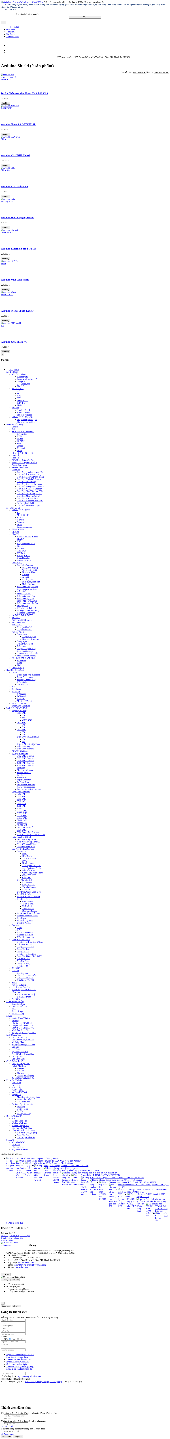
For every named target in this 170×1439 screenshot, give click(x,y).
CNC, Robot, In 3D (14, 1061)
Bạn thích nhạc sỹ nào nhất (17, 1362)
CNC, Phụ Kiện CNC (21, 1063)
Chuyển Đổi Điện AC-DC (23, 1025)
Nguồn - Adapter (19, 985)
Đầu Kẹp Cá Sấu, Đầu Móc (28, 913)
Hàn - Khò (16, 1083)
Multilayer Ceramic (25, 770)
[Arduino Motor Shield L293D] (11, 294)
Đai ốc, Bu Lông (24, 1114)
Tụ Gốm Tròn (23, 782)
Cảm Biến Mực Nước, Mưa (28, 496)
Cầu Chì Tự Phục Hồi (26, 975)
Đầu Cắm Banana (24, 899)
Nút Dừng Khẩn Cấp (26, 1137)
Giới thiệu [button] (10, 29)
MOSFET (16, 691)
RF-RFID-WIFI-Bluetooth (23, 431)
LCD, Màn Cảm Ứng (15, 1001)
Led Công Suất (18, 1059)
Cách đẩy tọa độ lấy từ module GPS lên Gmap (53, 1163)
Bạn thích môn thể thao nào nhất (20, 1354)
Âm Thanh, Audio (19, 622)
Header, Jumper (28, 863)
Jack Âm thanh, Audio (31, 868)
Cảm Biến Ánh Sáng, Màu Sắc (30, 472)
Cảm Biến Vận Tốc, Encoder (29, 489)
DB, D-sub (27, 856)
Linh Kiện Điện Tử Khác (17, 708)
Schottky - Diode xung (26, 679)
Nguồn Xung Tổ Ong (21, 1018)
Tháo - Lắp (16, 1087)
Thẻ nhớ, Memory (30, 887)
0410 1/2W (21, 803)
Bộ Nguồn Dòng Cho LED (23, 1044)
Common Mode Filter (26, 846)
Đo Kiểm (16, 1085)
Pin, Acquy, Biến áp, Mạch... (24, 1032)
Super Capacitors (24, 780)
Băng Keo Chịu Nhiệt (26, 994)
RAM (19, 663)
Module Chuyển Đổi (20, 1125)
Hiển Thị (15, 458)
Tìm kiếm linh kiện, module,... (28, 14)
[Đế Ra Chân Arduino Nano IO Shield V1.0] (11, 79)
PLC (14, 1118)
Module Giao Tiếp (19, 1121)
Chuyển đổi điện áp (25, 651)
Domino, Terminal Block (27, 916)
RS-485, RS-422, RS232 (27, 536)
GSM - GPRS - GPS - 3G (23, 453)
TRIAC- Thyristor (19, 703)
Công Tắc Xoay (24, 963)
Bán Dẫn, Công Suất (15, 670)
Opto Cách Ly (18, 667)
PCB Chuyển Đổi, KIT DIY (24, 989)
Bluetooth (21, 448)
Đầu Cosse (21, 918)
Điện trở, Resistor (19, 710)
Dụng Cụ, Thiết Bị (14, 1080)
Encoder (25, 574)
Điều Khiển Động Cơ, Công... (24, 460)
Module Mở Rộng (19, 1123)
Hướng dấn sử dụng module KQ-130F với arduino (120, 1180)
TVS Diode (22, 682)
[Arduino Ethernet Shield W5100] (11, 232)
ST (18, 391)
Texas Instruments (24, 527)
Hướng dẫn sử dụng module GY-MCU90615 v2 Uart (66, 1165)
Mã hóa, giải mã (24, 594)
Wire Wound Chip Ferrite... (28, 842)
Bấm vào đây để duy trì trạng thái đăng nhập (43, 1381)
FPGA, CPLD (18, 529)
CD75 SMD (22, 818)
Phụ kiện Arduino (24, 415)
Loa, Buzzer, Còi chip (21, 987)
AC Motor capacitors (26, 787)
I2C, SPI (20, 539)
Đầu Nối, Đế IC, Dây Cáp (23, 849)
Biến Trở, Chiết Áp (20, 751)
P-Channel (21, 696)
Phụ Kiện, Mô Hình (20, 1149)
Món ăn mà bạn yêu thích (17, 1357)
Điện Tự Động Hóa (14, 1116)
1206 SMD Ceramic (25, 763)
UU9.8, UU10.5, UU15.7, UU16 (31, 834)
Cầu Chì (15, 970)
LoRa (19, 450)
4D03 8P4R (27, 720)
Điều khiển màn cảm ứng (27, 603)
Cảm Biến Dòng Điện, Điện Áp (30, 486)
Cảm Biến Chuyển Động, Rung (30, 477)
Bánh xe (20, 1071)
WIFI (19, 443)
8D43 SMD (22, 820)
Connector (21, 851)
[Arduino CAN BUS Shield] (11, 139)
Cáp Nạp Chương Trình (22, 1128)
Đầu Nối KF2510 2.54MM (28, 896)
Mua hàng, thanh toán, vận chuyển (15, 1235)
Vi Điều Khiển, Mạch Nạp (23, 417)
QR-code (5, 1274)
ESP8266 (21, 441)
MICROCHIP (23, 515)
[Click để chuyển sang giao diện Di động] (7, 1296)
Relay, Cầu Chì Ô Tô (26, 1099)
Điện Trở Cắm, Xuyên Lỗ (28, 737)
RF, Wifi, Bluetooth (25, 932)
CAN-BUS (22, 551)
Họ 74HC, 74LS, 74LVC (22, 615)
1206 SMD (21, 806)
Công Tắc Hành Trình (26, 954)
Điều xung (21, 646)
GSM (19, 927)
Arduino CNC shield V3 (14, 341)
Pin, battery (27, 882)
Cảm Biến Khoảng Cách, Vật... (30, 501)
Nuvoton (20, 520)
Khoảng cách (27, 579)
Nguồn (9, 1016)
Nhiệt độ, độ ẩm (29, 572)
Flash (19, 665)
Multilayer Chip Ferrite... (27, 839)
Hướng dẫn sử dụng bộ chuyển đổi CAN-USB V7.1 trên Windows (53, 1161)
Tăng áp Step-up (29, 636)
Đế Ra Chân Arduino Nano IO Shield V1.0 (24, 93)
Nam (13, 1339)
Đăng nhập (6, 1306)
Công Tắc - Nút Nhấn (21, 939)
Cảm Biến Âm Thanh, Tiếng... (30, 474)
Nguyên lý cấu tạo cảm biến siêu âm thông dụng (156, 1200)
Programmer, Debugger (27, 419)
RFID (19, 436)
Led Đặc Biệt (17, 1056)
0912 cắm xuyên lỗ (25, 827)
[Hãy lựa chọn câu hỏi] (27, 1350)
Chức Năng (17, 563)
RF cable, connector (25, 937)
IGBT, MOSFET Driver (22, 620)
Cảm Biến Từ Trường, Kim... (29, 493)
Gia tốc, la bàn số (29, 570)
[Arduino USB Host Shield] (11, 263)
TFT (14, 1009)
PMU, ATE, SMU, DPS (27, 601)
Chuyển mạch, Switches (27, 589)
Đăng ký (16, 1306)
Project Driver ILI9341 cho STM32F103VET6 (100, 1175)
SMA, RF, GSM (29, 858)
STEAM (10, 1140)
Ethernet (20, 546)
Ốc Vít (20, 1111)
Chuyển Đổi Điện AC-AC (23, 1028)
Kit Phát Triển (18, 388)
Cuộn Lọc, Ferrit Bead (21, 837)
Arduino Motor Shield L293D (17, 310)
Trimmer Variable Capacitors (29, 789)
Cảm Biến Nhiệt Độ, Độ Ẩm (29, 479)
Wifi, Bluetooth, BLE (26, 543)
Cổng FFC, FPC (29, 875)
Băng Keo (16, 992)
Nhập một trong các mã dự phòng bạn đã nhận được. (23, 1429)
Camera (15, 427)
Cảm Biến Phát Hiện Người (28, 505)
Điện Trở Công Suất (25, 746)
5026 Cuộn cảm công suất (28, 832)
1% (23, 715)
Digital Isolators (23, 558)
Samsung (21, 522)
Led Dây (15, 1047)
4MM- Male (27, 901)
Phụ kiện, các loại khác (26, 422)
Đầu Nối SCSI (28, 870)
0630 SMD (21, 830)
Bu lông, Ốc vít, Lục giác (22, 1104)
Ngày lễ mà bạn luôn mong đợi (19, 1369)
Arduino (15, 408)
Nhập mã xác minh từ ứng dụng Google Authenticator (23, 1421)
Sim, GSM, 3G (28, 885)
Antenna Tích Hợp (25, 935)
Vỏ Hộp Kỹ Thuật (19, 1092)
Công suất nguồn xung (26, 648)
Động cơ (20, 1068)
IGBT (14, 687)
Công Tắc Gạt (23, 951)
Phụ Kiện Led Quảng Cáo (23, 1054)
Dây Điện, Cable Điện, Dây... (29, 892)
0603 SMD (21, 713)
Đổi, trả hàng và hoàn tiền (12, 1238)
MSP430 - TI (22, 400)
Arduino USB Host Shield (15, 279)
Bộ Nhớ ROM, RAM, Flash (23, 658)
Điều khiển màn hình (26, 596)
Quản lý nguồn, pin (25, 644)
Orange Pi (21, 381)
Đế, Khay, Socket (24, 880)
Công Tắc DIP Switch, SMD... (30, 942)
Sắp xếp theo (126, 72)
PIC (18, 393)
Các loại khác (22, 684)
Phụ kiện (20, 1073)
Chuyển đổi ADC (24, 627)
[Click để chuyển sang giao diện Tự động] (2, 1296)
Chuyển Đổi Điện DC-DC (23, 1023)
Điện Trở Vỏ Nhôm (25, 749)
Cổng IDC (26, 877)
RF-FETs (21, 699)
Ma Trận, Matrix (19, 1042)
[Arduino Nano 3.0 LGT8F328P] (11, 108)
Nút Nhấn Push (23, 958)
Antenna (15, 925)
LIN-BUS (21, 553)
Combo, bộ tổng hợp (25, 1075)
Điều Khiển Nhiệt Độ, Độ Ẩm (24, 462)
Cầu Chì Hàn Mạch (25, 978)
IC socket (26, 889)
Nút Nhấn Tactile (24, 944)
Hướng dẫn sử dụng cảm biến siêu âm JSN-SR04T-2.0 (94, 1173)
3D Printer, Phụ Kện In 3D (23, 1078)
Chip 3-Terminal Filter (26, 844)
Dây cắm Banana (29, 911)
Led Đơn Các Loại (19, 1037)
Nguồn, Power (18, 632)
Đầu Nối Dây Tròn (25, 920)
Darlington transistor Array (28, 610)
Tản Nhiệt (16, 968)
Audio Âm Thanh (19, 465)
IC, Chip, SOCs (13, 508)
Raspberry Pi (22, 377)
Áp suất (25, 577)
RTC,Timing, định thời (26, 608)
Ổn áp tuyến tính (24, 641)
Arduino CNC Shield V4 (14, 186)
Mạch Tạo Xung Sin (20, 1030)
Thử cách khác (7, 1426)
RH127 (20, 808)
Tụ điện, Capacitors (20, 753)
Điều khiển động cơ (25, 598)
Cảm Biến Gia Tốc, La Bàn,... (29, 484)
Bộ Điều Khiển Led (20, 1051)
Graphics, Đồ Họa (19, 1006)
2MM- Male (27, 906)
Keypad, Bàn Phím (20, 467)
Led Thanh (16, 1049)
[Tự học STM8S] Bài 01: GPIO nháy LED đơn (161, 1207)
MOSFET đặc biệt (25, 701)
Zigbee (20, 446)
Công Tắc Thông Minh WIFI (29, 956)
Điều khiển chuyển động (27, 586)
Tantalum (21, 768)
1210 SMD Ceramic (25, 765)
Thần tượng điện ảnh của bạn (18, 1359)
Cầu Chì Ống (22, 973)
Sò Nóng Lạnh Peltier (26, 503)
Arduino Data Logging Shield (17, 217)
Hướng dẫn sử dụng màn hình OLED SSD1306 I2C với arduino (117, 1177)
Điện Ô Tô (16, 1094)
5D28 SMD (22, 825)
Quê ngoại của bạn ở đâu (16, 1364)
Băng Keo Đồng (24, 997)
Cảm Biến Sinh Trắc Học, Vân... (30, 491)
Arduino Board (23, 410)
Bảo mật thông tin (8, 1240)
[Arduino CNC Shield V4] (11, 170)
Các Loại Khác (23, 384)
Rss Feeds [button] (10, 34)
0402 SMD (21, 730)
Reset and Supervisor (26, 613)
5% (23, 718)
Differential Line (24, 560)
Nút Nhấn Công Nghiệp (27, 1133)
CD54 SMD (22, 815)
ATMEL (20, 517)
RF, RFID (21, 548)
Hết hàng (5, 103)
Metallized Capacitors (26, 784)
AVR (19, 396)
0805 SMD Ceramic (25, 761)
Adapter (15, 1020)
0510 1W (21, 801)
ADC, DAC (17, 625)
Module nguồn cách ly (26, 656)
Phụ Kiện (21, 386)
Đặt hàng (5, 165)
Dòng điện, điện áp (30, 567)
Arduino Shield (23, 412)
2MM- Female (28, 908)
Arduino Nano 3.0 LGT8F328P (18, 124)
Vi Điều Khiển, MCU (21, 510)
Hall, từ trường (28, 584)
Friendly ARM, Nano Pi (27, 379)
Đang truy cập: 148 (11, 1280)
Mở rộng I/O (22, 605)
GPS (19, 930)
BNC (24, 861)
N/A (6, 1339)
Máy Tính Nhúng (19, 374)
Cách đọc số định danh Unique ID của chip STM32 (37, 1158)
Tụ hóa (20, 775)
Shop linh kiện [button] (12, 36)
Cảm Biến (16, 470)
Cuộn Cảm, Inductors (21, 792)
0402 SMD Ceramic (25, 756)
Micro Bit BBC (18, 1142)
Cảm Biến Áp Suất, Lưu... (28, 498)
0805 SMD (21, 722)
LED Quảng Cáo (13, 1035)
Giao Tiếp (16, 455)
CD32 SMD (22, 811)
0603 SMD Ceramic (25, 758)
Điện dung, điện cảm (31, 582)
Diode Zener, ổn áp (25, 677)
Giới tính (4, 1336)
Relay (14, 429)
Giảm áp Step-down (30, 639)
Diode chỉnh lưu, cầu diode (28, 675)
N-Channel (21, 694)
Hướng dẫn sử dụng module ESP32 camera (80, 1170)
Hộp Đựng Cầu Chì (25, 980)
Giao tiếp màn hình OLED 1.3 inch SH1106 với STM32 (132, 1182)
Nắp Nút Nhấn (23, 961)
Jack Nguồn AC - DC (31, 865)
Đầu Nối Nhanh (24, 923)
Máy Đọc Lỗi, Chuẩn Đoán (28, 1097)
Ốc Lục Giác (22, 1109)
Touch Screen (17, 1011)
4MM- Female (28, 904)
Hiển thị (149, 72)
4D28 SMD (22, 823)
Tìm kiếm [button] (10, 32)
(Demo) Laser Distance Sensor (66, 1168)
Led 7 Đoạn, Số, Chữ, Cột (23, 1040)
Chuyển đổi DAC (24, 629)
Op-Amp (15, 532)
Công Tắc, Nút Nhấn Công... (24, 1130)
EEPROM (21, 660)
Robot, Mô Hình (19, 1066)
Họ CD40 (16, 617)
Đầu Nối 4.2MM (24, 894)
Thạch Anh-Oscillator (21, 706)
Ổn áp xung (22, 634)
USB (19, 541)
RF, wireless (22, 434)
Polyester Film (23, 777)
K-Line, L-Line (23, 555)
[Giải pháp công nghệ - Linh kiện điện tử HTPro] (22, 2)
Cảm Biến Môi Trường (26, 481)
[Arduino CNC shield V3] (11, 325)
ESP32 (20, 439)
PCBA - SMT (17, 1090)
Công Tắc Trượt (24, 949)
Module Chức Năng (14, 424)
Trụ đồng (21, 1106)
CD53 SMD (22, 813)
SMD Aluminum (24, 772)
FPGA (20, 405)
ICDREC (21, 403)
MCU (19, 524)
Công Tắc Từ (22, 966)
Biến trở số (21, 591)
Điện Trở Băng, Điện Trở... (28, 744)
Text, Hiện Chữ (18, 1004)
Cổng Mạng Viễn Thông (32, 873)
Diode (14, 672)
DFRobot (16, 1145)
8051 (19, 398)
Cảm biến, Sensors (25, 565)
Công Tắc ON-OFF (25, 947)
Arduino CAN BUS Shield (15, 155)
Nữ (21, 1339)
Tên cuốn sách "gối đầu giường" (20, 1366)
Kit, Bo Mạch (12, 372)
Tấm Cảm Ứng (18, 1013)
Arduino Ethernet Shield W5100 (18, 248)
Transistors (16, 689)
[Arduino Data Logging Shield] (11, 201)
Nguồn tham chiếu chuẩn (27, 653)
